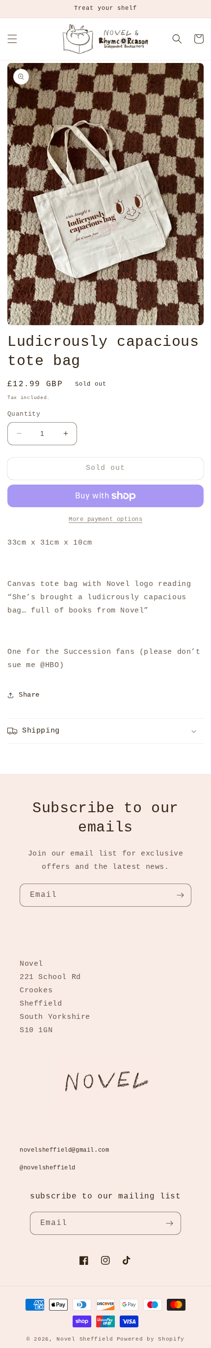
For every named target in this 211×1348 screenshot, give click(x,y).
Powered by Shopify (151, 1339)
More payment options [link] (105, 519)
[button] (12, 39)
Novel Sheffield (84, 1339)
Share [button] (29, 695)
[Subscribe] (180, 895)
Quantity (23, 414)
